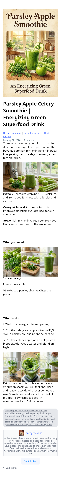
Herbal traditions (12, 133)
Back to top (30, 461)
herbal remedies (32, 133)
